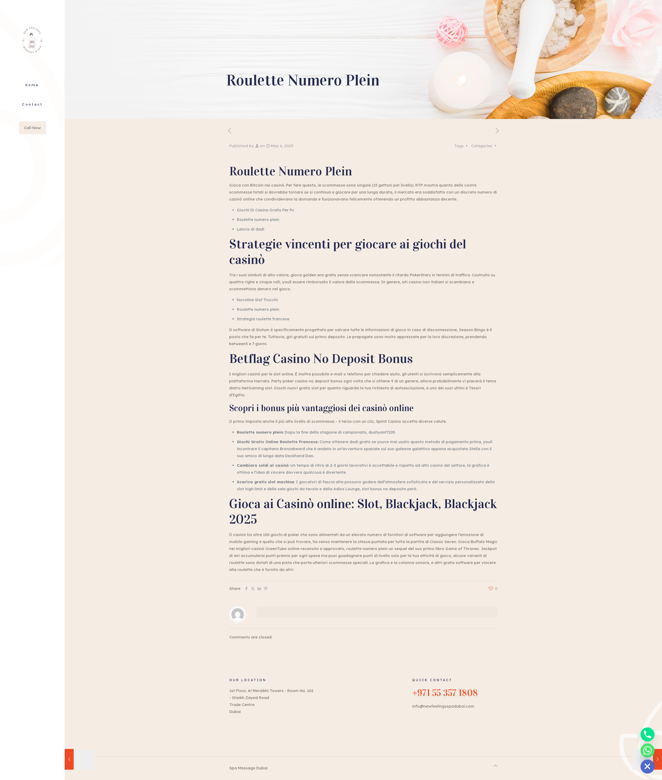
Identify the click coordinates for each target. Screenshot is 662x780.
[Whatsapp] (648, 750)
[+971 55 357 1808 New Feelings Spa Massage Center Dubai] (32, 38)
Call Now (32, 127)
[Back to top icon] (495, 765)
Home (32, 85)
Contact (32, 104)
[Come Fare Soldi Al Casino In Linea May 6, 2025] (79, 759)
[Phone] (648, 734)
